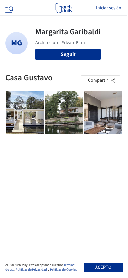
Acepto (103, 267)
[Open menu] (8, 8)
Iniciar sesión (108, 8)
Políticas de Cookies (63, 269)
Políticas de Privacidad (31, 269)
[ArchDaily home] (63, 8)
